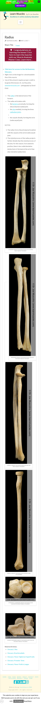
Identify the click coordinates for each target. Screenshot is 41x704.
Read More (28, 701)
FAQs (30, 678)
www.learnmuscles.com (12, 85)
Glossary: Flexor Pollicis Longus (18, 664)
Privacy (20, 678)
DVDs (14, 677)
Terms (26, 678)
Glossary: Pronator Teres (15, 660)
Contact (31, 677)
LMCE (9, 677)
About (24, 677)
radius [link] (12, 96)
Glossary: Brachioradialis (15, 653)
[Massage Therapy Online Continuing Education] (20, 16)
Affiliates (12, 678)
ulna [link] (13, 109)
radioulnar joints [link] (15, 112)
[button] (20, 22)
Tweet (17, 45)
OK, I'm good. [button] (18, 701)
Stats (36, 677)
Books (19, 677)
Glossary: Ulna (12, 649)
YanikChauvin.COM (26, 687)
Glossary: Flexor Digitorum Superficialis (21, 657)
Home (5, 677)
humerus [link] (15, 104)
